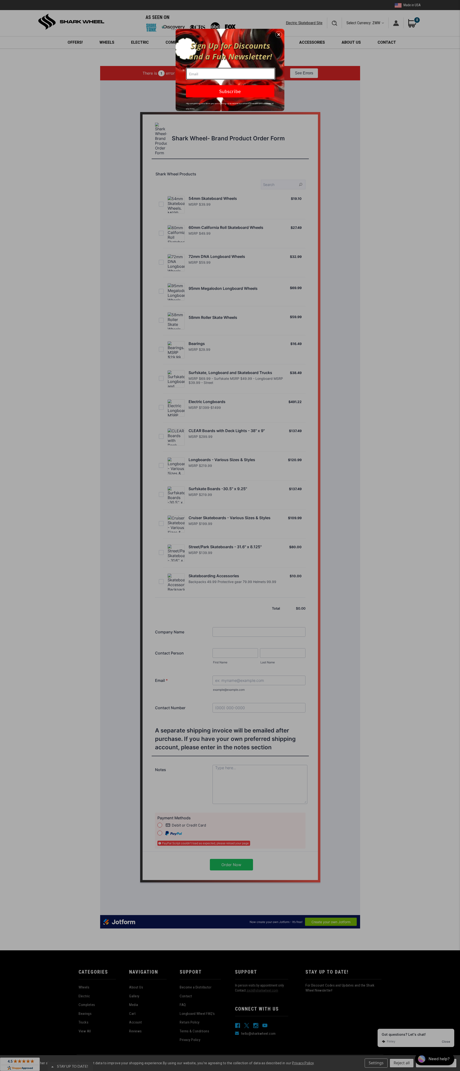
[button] (279, 34)
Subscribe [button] (230, 91)
